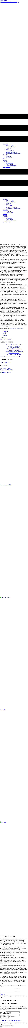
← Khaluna (3, 337)
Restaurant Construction (14, 346)
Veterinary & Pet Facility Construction (14, 351)
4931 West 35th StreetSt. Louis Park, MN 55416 (6, 369)
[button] (5, 362)
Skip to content (3, 0)
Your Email (16, 991)
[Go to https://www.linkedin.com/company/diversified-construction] (14, 653)
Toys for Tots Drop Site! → (6, 339)
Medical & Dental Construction (14, 349)
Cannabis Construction (14, 353)
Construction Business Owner (16, 328)
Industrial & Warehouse (14, 350)
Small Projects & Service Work (14, 354)
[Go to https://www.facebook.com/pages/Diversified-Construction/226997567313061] (14, 428)
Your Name (16, 989)
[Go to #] (14, 877)
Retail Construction (14, 347)
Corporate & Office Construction (14, 344)
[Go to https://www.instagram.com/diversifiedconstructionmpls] (14, 540)
